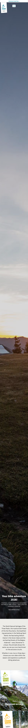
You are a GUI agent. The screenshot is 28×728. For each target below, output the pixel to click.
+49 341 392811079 (19, 1)
